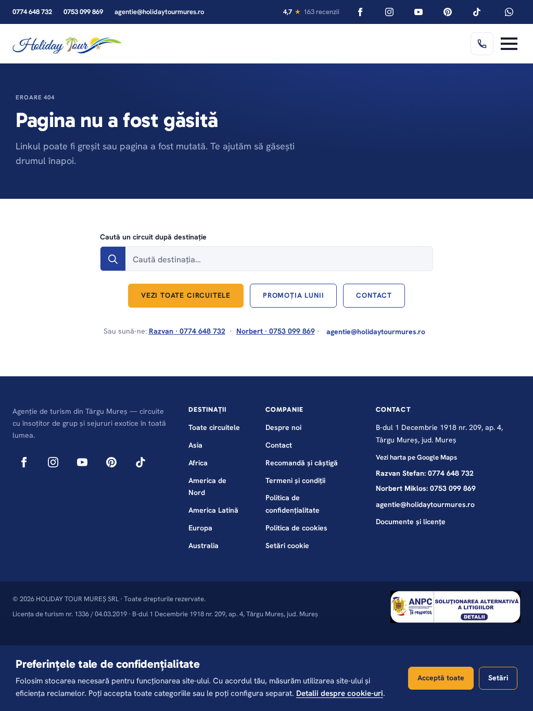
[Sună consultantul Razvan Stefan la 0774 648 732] (482, 43)
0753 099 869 (83, 11)
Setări (498, 677)
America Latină (213, 510)
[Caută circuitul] (112, 259)
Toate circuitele (214, 427)
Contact (278, 445)
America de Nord (207, 487)
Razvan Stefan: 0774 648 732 (425, 473)
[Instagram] (389, 12)
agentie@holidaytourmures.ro (159, 11)
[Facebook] (360, 12)
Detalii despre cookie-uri (339, 693)
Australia (203, 545)
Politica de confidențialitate (292, 504)
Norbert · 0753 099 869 (275, 331)
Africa (198, 462)
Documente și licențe (411, 521)
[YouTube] (418, 12)
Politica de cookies (296, 527)
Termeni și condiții (295, 480)
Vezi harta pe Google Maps (416, 457)
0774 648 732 (32, 11)
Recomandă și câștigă (301, 462)
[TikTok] (476, 12)
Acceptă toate (440, 677)
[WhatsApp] (509, 12)
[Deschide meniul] (509, 43)
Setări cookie (287, 545)
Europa (200, 527)
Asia (195, 445)
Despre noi (283, 427)
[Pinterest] (447, 12)
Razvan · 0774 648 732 (187, 331)
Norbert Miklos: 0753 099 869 (426, 488)
